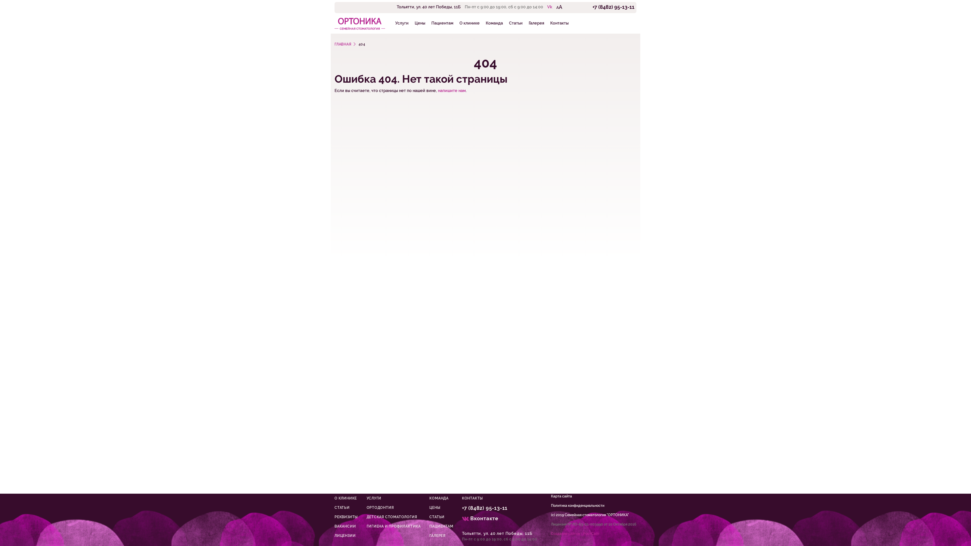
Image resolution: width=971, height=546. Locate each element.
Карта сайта (561, 496)
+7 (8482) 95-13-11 (613, 7)
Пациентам (442, 23)
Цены (420, 23)
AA (559, 7)
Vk (549, 7)
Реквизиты (346, 517)
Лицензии (345, 536)
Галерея (536, 23)
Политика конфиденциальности (577, 506)
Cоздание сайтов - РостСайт (575, 534)
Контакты (559, 23)
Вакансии (345, 526)
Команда (494, 23)
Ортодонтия (380, 508)
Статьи (516, 23)
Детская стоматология (392, 517)
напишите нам (452, 90)
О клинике (469, 23)
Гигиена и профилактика (394, 526)
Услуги (402, 23)
